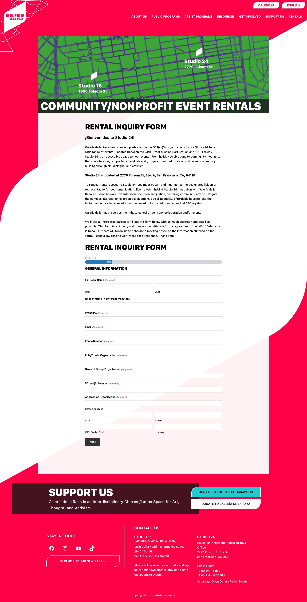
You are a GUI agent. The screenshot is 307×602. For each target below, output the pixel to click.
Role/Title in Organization (106, 355)
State (158, 420)
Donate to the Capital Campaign (226, 492)
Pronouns (96, 313)
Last (157, 291)
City (87, 420)
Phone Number (99, 341)
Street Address (94, 409)
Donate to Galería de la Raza (225, 503)
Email (94, 327)
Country (159, 432)
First (87, 291)
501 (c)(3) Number (102, 383)
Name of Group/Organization (108, 369)
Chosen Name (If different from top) (107, 298)
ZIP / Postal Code (95, 432)
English (293, 5)
